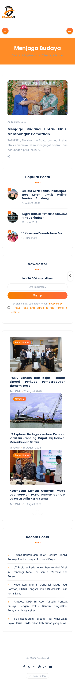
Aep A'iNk (15, 391)
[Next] (40, 512)
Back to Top (39, 676)
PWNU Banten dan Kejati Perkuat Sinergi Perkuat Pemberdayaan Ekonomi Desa (37, 382)
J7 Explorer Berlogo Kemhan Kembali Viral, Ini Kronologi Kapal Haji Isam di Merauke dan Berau (37, 438)
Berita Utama (22, 342)
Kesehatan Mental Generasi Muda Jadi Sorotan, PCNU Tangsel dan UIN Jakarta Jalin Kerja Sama (37, 495)
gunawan (15, 447)
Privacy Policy (55, 303)
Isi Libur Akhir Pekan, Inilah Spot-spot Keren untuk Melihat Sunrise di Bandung (44, 194)
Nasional (19, 398)
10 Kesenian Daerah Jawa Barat (43, 233)
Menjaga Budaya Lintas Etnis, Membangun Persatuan (38, 132)
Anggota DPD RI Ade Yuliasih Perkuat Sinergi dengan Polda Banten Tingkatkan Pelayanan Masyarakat (38, 606)
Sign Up (37, 295)
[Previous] (34, 512)
